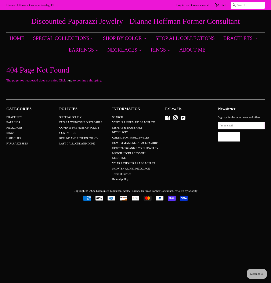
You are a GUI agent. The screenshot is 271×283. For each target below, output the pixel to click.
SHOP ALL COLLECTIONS (185, 38)
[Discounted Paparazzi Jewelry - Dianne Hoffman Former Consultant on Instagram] (175, 118)
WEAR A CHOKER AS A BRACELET (133, 163)
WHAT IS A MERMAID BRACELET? (133, 122)
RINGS (159, 50)
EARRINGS (82, 50)
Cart (223, 5)
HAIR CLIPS (13, 138)
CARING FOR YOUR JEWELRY (131, 137)
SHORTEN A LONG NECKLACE (131, 168)
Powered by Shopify (186, 190)
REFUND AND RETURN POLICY (78, 138)
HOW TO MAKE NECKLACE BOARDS (135, 143)
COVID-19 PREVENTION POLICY (79, 127)
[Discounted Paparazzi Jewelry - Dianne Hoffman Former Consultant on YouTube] (183, 118)
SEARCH (117, 117)
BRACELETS (238, 38)
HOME (17, 38)
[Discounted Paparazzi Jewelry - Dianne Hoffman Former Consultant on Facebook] (167, 118)
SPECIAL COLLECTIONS (62, 38)
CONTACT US (67, 133)
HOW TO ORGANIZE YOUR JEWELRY (135, 148)
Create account (200, 5)
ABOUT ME (192, 50)
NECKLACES (122, 50)
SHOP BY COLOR (123, 38)
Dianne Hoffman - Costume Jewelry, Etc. (31, 5)
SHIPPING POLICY (70, 117)
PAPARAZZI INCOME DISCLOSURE (80, 122)
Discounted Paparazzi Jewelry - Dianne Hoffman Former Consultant (135, 21)
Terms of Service (121, 173)
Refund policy (120, 179)
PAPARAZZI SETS (17, 143)
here (69, 80)
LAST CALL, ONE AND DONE (77, 143)
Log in (180, 5)
